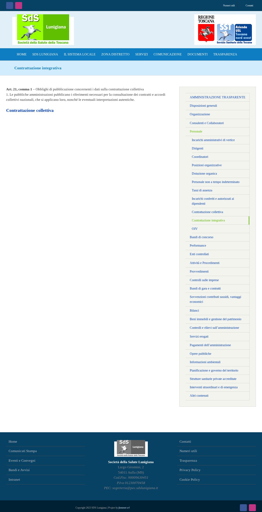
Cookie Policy (190, 480)
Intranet (14, 480)
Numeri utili (188, 451)
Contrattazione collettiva (30, 110)
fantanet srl (124, 507)
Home (13, 442)
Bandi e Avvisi (19, 470)
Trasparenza (188, 461)
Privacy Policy (190, 470)
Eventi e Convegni (22, 461)
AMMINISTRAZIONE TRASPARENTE (217, 97)
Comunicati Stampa (23, 451)
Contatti (185, 442)
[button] (244, 54)
